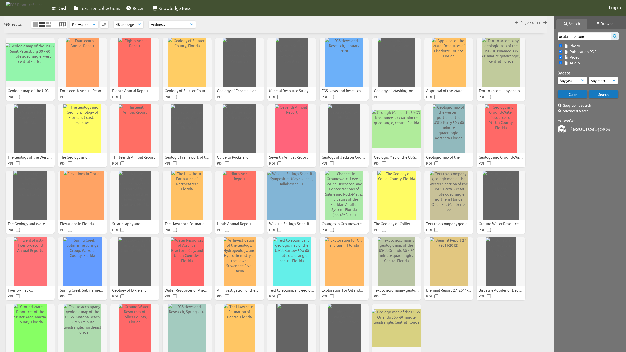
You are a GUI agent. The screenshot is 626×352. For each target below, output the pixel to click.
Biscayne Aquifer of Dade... (501, 290)
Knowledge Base (174, 8)
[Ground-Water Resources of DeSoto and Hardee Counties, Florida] (501, 195)
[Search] (615, 36)
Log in (615, 7)
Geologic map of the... (444, 157)
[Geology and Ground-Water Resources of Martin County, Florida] (501, 128)
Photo (574, 46)
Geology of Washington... (395, 90)
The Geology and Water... (29, 223)
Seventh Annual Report (289, 157)
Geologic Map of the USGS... (397, 157)
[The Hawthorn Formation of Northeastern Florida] (187, 195)
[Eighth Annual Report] (134, 62)
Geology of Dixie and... (131, 290)
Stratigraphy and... (128, 223)
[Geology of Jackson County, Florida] (344, 128)
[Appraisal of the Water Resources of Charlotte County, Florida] (448, 62)
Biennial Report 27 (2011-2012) (451, 290)
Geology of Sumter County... (188, 90)
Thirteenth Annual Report (134, 157)
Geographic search (577, 105)
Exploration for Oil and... (343, 290)
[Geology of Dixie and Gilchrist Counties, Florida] (134, 261)
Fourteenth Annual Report (82, 90)
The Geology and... (75, 157)
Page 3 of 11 (530, 22)
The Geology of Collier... (394, 223)
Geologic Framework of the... (189, 157)
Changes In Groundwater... (344, 223)
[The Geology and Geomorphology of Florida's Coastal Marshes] (82, 128)
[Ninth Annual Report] (239, 195)
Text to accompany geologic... (503, 90)
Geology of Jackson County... (346, 157)
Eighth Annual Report (130, 90)
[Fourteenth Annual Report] (82, 62)
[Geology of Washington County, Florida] (396, 62)
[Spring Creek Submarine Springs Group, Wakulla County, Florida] (82, 261)
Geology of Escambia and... (239, 90)
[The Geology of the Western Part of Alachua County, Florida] (30, 128)
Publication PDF (582, 51)
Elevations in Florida (77, 223)
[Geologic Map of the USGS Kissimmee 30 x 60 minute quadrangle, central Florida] (396, 128)
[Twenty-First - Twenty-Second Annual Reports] (30, 261)
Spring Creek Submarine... (82, 290)
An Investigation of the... (238, 290)
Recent (139, 8)
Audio (574, 62)
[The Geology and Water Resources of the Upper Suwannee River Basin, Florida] (30, 195)
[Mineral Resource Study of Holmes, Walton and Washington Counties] (291, 62)
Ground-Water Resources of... (503, 223)
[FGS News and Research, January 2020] (344, 62)
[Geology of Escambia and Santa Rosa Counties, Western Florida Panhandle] (239, 62)
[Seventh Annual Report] (291, 128)
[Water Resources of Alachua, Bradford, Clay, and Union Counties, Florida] (187, 261)
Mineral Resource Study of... (292, 90)
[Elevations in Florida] (82, 195)
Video (574, 57)
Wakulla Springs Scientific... (292, 223)
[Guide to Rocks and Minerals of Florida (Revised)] (239, 128)
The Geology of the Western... (32, 157)
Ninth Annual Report (234, 223)
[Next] (545, 22)
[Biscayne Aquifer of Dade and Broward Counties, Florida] (501, 261)
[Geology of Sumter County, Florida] (187, 62)
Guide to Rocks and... (234, 157)
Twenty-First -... (21, 290)
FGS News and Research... (343, 90)
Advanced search (576, 111)
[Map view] (62, 24)
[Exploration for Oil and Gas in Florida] (344, 261)
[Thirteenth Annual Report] (134, 128)
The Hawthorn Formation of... (190, 223)
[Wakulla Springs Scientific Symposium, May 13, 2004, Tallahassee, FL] (291, 195)
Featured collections (99, 8)
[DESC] (104, 24)
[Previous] (516, 22)
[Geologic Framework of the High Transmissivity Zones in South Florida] (187, 128)
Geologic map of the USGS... (31, 90)
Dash (61, 8)
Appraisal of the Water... (446, 90)
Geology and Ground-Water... (503, 157)
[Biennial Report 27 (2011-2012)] (448, 261)
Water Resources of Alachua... (190, 290)
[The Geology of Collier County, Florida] (396, 195)
